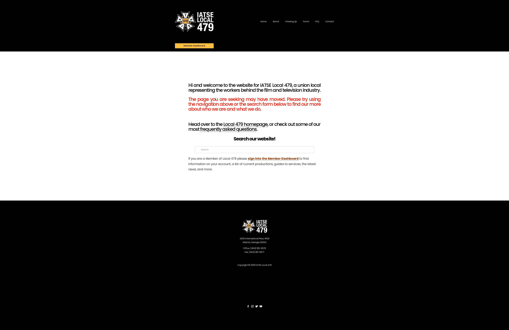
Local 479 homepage (245, 124)
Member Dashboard (194, 45)
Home (263, 21)
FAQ (317, 21)
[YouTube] (261, 306)
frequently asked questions (228, 129)
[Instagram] (252, 306)
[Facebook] (248, 306)
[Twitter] (256, 306)
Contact (329, 21)
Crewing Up (291, 21)
